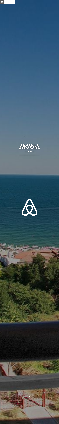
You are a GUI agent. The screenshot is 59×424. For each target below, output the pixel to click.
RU (57, 2)
